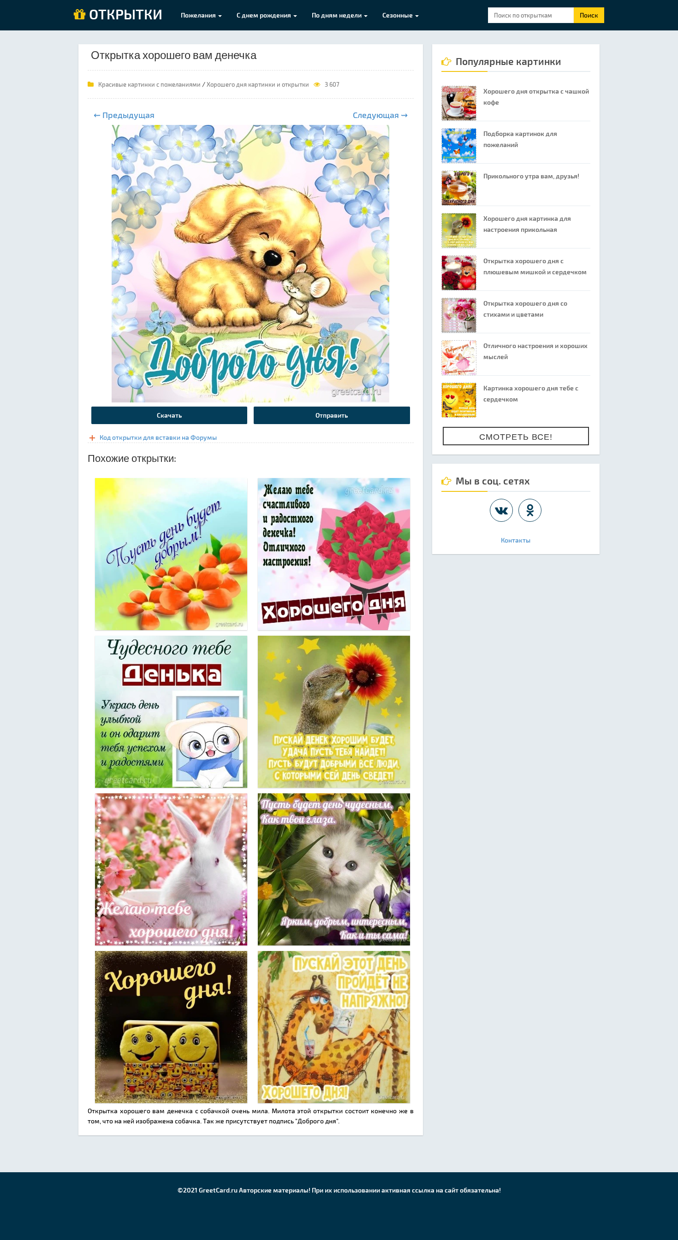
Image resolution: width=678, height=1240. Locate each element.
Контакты (515, 540)
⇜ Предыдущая (124, 115)
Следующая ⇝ (380, 115)
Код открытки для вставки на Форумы (158, 437)
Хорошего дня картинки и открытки (258, 84)
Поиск (589, 15)
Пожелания (199, 15)
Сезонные (398, 15)
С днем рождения (264, 15)
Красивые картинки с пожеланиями (149, 84)
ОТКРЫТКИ (124, 14)
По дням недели (337, 15)
